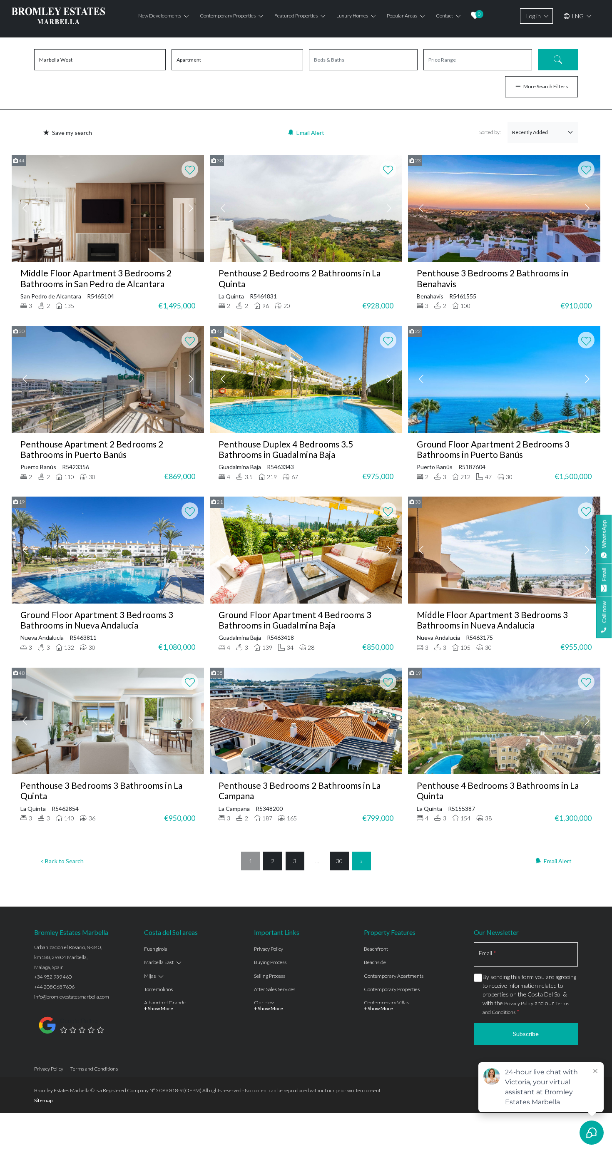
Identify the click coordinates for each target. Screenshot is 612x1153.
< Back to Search (62, 861)
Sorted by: (490, 132)
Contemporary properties (228, 15)
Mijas (150, 976)
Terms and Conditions (94, 1069)
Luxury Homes (352, 15)
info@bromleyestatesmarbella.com (71, 997)
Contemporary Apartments (393, 976)
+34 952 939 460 (53, 977)
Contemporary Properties (392, 989)
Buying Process (270, 962)
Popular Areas (402, 15)
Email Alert (310, 132)
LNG (577, 16)
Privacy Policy (268, 949)
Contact (444, 15)
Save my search (72, 132)
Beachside (375, 962)
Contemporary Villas (386, 1002)
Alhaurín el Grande (165, 1002)
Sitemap (43, 1100)
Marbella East (159, 962)
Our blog (264, 1002)
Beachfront (376, 949)
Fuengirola (155, 949)
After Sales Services (274, 989)
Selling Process (269, 976)
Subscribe (526, 1033)
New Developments (159, 15)
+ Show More (158, 1008)
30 (339, 861)
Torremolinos (158, 989)
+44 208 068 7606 (54, 987)
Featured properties (296, 15)
